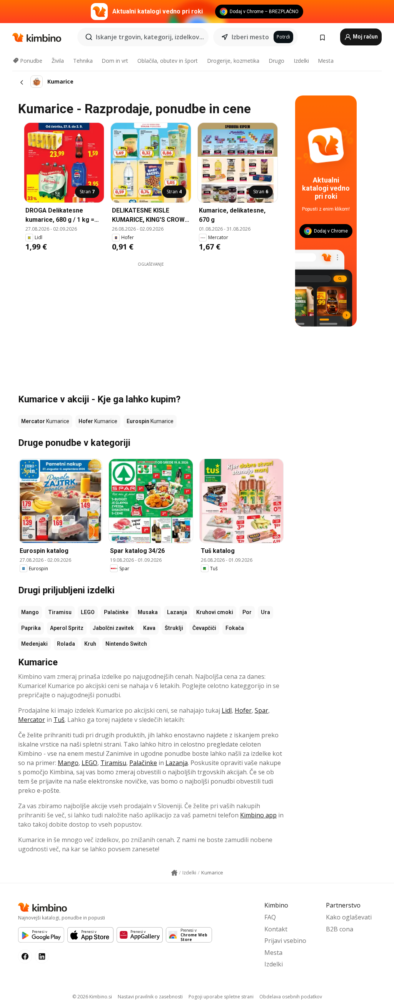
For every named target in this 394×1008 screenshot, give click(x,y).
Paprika (31, 628)
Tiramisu (60, 612)
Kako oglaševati (349, 917)
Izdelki (301, 60)
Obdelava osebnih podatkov (290, 996)
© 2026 (92, 996)
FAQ (270, 917)
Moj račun (365, 36)
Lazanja (177, 612)
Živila (58, 60)
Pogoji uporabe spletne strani (221, 996)
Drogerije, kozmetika (233, 60)
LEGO (88, 612)
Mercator (31, 719)
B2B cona (339, 929)
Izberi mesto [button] (250, 37)
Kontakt (275, 929)
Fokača (234, 628)
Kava (149, 628)
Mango (30, 612)
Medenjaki (34, 644)
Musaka (148, 612)
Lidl (227, 710)
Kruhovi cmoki (214, 612)
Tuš (59, 719)
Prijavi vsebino (285, 940)
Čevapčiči (204, 628)
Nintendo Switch (126, 644)
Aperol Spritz (66, 628)
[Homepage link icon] (174, 873)
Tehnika (83, 60)
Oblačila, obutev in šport (167, 60)
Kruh (90, 644)
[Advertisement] (174, 321)
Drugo (276, 60)
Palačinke (116, 612)
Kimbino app (258, 815)
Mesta (326, 60)
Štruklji (174, 628)
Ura (265, 612)
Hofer (243, 710)
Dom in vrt (115, 60)
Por (247, 612)
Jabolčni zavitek (113, 628)
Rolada (66, 644)
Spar (261, 710)
